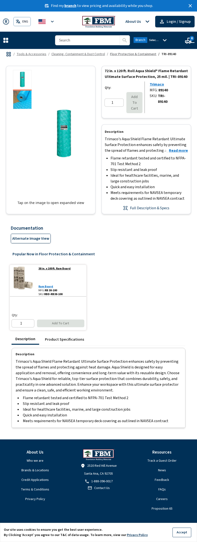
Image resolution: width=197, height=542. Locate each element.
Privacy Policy (35, 499)
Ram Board (45, 287)
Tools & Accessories (31, 54)
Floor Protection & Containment (133, 54)
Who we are (35, 460)
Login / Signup (179, 21)
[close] (190, 5)
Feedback (162, 480)
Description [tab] (25, 339)
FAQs (162, 489)
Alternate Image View (30, 238)
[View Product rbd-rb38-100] (23, 280)
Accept (182, 532)
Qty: (108, 87)
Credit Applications (35, 480)
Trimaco (157, 84)
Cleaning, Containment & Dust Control (78, 54)
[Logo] (98, 21)
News (162, 470)
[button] (6, 40)
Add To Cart (134, 102)
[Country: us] (47, 21)
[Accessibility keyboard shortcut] (6, 21)
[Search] (125, 40)
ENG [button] (25, 21)
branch (70, 5)
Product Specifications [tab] (64, 339)
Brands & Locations (35, 470)
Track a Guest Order (162, 460)
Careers (162, 499)
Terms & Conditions (35, 489)
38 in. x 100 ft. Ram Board (54, 269)
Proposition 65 (162, 508)
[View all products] (9, 54)
